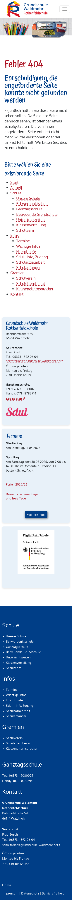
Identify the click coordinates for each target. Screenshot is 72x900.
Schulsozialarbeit (18, 711)
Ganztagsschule (17, 647)
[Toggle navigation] (64, 9)
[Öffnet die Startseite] (27, 9)
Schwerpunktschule (20, 641)
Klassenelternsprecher (22, 748)
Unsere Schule (16, 636)
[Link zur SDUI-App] (17, 412)
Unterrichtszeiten (18, 657)
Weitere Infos (36, 515)
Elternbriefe (14, 700)
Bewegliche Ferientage (22, 494)
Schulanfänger (16, 716)
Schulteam (13, 668)
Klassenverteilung (18, 662)
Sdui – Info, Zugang (19, 705)
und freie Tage (16, 498)
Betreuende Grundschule (23, 652)
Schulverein (14, 738)
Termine (12, 689)
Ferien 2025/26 (16, 484)
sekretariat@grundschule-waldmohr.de (33, 361)
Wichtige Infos (16, 695)
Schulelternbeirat (18, 743)
